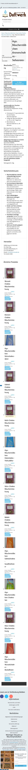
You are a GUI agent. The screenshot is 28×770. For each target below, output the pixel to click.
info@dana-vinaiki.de (13, 252)
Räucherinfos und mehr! (14, 702)
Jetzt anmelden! (20, 765)
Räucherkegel (13, 750)
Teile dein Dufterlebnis (14, 709)
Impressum (14, 721)
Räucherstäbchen (10, 33)
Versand (15, 68)
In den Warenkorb (19, 83)
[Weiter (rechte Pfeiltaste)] (1, 385)
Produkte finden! (7, 19)
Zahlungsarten (14, 728)
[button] (12, 29)
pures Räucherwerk (22, 748)
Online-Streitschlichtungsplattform (14, 731)
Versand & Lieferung (14, 724)
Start (2, 33)
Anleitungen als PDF (14, 705)
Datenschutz (14, 719)
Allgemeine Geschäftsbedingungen (14, 716)
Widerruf (14, 726)
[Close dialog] (26, 751)
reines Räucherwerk (14, 742)
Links (14, 707)
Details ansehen (7, 298)
